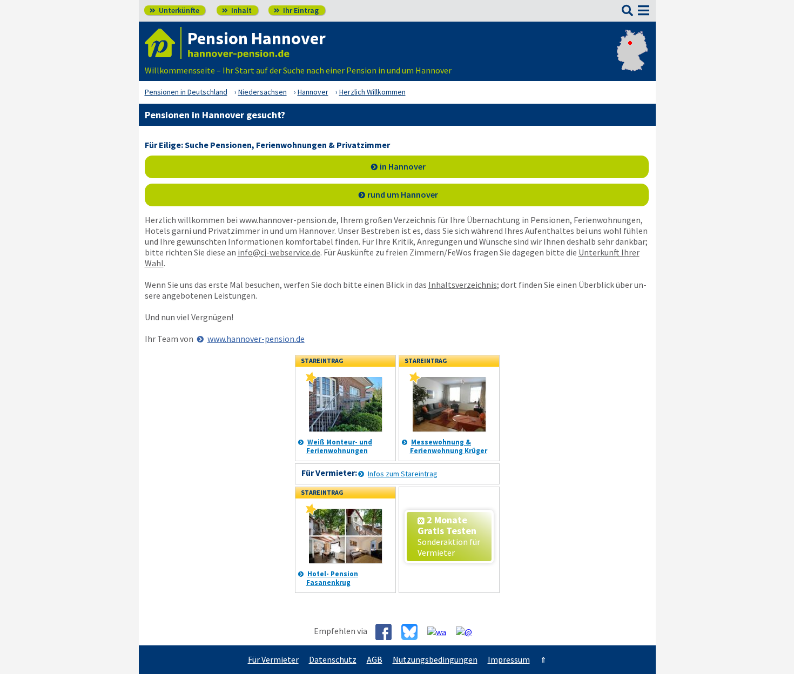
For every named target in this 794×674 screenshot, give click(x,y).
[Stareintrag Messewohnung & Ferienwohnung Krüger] (414, 380)
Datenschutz (332, 659)
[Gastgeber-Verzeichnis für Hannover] (163, 43)
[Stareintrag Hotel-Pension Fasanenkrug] (311, 512)
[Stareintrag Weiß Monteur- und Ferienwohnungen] (311, 380)
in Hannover (403, 166)
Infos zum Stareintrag (403, 473)
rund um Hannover (402, 194)
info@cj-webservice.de (279, 252)
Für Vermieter (273, 659)
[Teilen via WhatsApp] (440, 631)
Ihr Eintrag (296, 10)
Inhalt (237, 10)
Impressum (509, 659)
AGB (374, 659)
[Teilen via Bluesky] (413, 632)
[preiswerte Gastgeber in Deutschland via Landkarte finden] (632, 59)
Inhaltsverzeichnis (462, 284)
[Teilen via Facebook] (387, 632)
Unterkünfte (174, 10)
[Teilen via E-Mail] (468, 631)
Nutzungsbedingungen (435, 659)
